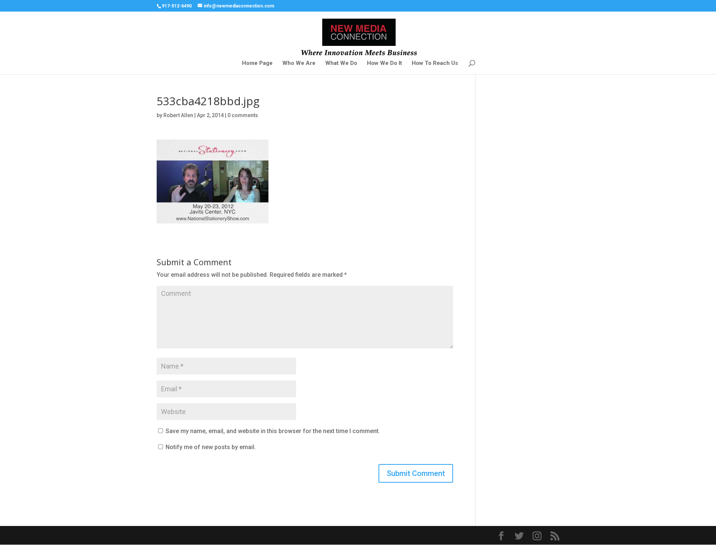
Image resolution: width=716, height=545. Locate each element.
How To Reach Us (435, 63)
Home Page (257, 63)
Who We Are (298, 63)
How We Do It (384, 63)
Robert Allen (178, 115)
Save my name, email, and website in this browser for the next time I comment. (273, 431)
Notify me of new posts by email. (211, 447)
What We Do (341, 63)
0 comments (242, 115)
